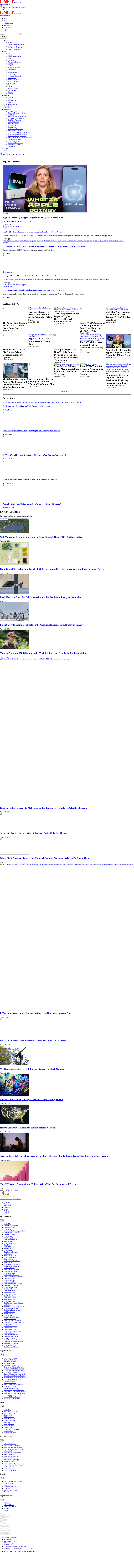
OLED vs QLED (9, 1463)
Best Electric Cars (9, 1278)
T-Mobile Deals (9, 1417)
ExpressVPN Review (10, 1358)
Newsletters (7, 1206)
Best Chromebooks (10, 1257)
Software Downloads (10, 1537)
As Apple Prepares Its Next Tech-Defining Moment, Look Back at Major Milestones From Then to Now (66, 354)
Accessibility (8, 1539)
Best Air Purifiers (13, 141)
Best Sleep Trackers (10, 1319)
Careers (6, 1213)
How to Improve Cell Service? (13, 1449)
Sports (10, 92)
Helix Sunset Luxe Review (12, 1379)
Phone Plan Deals (9, 1418)
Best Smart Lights (9, 1292)
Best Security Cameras (11, 1285)
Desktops (5, 214)
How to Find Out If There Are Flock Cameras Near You (28, 1127)
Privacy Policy (8, 1543)
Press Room (7, 1204)
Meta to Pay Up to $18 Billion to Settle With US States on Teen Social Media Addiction (43, 653)
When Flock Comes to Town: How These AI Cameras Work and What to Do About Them (44, 858)
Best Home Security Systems (13, 1283)
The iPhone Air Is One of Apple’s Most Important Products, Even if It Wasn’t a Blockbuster (15, 383)
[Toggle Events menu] (2, 1478)
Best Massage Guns (10, 1329)
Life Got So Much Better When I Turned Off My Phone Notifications (30, 480)
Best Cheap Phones (10, 1238)
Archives (7, 1211)
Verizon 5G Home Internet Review (15, 1391)
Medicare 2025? (9, 1454)
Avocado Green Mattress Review (14, 1376)
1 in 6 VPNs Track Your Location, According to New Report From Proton (32, 232)
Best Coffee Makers (10, 1298)
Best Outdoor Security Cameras (14, 1303)
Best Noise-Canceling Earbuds (17, 134)
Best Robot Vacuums (14, 120)
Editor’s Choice (9, 1505)
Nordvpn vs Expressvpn (11, 1460)
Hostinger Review (9, 1381)
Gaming (10, 64)
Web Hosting (12, 69)
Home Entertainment (14, 57)
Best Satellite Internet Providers (13, 1342)
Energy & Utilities (13, 79)
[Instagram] (1, 1197)
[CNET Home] (6, 1194)
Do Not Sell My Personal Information (15, 1546)
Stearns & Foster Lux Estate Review (15, 1374)
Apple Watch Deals (10, 1432)
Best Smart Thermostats (15, 143)
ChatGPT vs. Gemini (14, 50)
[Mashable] (5, 1526)
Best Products (8, 27)
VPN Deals (7, 1410)
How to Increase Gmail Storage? (14, 1465)
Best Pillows (8, 1315)
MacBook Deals (9, 1425)
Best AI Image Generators (16, 44)
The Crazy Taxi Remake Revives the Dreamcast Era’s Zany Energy (15, 325)
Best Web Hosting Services (16, 113)
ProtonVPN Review (10, 1365)
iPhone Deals (8, 1415)
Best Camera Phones (10, 1240)
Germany (10, 1199)
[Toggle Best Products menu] (2, 1220)
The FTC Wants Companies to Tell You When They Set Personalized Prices (38, 1184)
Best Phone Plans (13, 123)
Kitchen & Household (14, 76)
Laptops (10, 65)
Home (6, 22)
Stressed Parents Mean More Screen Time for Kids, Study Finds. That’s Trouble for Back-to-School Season (54, 1156)
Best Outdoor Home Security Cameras (20, 137)
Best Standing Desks (10, 1327)
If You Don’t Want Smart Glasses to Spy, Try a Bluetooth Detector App (35, 1013)
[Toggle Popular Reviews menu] (2, 1355)
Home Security (12, 74)
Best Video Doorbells (14, 139)
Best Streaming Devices (11, 1232)
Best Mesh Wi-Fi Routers (16, 118)
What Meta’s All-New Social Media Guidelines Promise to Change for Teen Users (35, 290)
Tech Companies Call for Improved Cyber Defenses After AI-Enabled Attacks (66, 317)
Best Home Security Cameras (17, 136)
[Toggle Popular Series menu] (2, 1500)
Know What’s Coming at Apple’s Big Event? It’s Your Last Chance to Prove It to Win (92, 327)
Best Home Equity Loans (12, 1310)
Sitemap (6, 1209)
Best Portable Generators (11, 1275)
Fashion (10, 93)
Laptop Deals (8, 1427)
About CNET (8, 1202)
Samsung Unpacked (10, 1486)
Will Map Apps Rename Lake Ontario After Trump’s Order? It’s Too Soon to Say (118, 316)
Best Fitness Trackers (10, 1326)
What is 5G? (8, 1451)
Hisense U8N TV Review (12, 1397)
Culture (10, 86)
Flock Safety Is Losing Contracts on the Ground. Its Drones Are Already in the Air (41, 625)
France (4, 1199)
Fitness (10, 99)
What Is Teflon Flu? (10, 1444)
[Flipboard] (14, 1197)
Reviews (6, 25)
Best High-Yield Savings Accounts (15, 1306)
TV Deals (7, 1422)
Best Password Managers (12, 1264)
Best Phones (11, 146)
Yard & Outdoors (13, 81)
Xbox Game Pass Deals (11, 1429)
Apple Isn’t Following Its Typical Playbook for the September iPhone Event (33, 217)
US (1, 1199)
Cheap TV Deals (9, 1424)
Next (72, 391)
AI (5, 18)
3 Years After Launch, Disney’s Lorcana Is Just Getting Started (31, 1099)
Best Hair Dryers (9, 1333)
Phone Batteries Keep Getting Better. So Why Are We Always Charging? (32, 504)
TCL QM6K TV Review (12, 1398)
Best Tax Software (9, 1312)
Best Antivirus (8, 1262)
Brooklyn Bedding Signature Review (15, 1377)
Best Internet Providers (11, 1334)
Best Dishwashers (9, 1299)
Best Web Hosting (9, 1268)
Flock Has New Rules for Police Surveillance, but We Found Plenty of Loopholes (40, 597)
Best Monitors (8, 1259)
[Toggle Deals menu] (2, 1406)
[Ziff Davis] (2, 1515)
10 (68, 391)
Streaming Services (14, 67)
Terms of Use (8, 1545)
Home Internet (12, 72)
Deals (5, 31)
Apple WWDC (8, 1483)
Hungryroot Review (10, 1386)
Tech (5, 20)
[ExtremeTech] (5, 1531)
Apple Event (8, 1492)
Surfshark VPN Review (11, 1360)
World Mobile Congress (11, 1490)
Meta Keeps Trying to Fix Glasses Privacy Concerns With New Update (14, 353)
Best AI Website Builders (15, 48)
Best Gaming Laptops (10, 1255)
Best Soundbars (9, 1248)
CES (5, 1485)
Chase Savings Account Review (14, 1390)
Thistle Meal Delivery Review (13, 1384)
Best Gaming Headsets (11, 1271)
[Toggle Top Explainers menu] (2, 1440)
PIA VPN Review (9, 1363)
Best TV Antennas (9, 1234)
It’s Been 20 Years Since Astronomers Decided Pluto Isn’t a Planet (33, 1040)
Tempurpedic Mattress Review (13, 1367)
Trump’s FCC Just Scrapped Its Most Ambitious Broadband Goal (29, 276)
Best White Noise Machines (12, 1320)
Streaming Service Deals (11, 1411)
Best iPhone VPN (9, 1229)
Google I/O (7, 1488)
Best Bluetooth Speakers (15, 129)
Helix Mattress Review (11, 1372)
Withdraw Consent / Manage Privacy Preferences (20, 1548)
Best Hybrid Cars (9, 1280)
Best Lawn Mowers (10, 1301)
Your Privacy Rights (10, 1541)
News (6, 29)
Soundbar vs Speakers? (11, 1456)
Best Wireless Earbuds (15, 130)
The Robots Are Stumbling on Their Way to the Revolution (26, 406)
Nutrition (10, 97)
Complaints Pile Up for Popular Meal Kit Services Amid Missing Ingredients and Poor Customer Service (44, 246)
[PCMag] (3, 1521)
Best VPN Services (14, 111)
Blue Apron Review (10, 1383)
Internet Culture (13, 88)
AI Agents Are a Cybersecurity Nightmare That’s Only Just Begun (33, 833)
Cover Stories (8, 106)
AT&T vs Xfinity (9, 1461)
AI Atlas (10, 42)
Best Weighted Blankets (11, 1317)
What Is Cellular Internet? (12, 1445)
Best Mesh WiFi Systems (11, 1336)
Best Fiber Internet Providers (13, 1340)
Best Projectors (8, 1250)
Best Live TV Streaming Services (14, 1231)
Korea (19, 1199)
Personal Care (12, 100)
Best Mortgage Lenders (11, 1308)
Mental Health (12, 104)
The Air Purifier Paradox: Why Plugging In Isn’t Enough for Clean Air (31, 431)
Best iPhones (8, 1241)
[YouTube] (4, 1197)
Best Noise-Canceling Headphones (19, 132)
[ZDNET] (5, 1517)
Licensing (7, 1207)
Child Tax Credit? (9, 1468)
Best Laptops (12, 127)
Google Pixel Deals (10, 1420)
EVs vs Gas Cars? (9, 1467)
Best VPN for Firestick (11, 1225)
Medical (10, 102)
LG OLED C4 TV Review (12, 1395)
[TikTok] (6, 1197)
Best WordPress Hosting (11, 1266)
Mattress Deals (8, 1431)
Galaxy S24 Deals (9, 1413)
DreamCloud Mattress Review (13, 1370)
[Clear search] (19, 34)
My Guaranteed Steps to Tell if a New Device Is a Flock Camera (32, 1069)
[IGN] (5, 1534)
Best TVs (11, 115)
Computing (11, 60)
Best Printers (12, 125)
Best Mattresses (9, 1313)
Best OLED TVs (9, 1247)
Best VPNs (7, 1224)
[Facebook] (9, 1197)
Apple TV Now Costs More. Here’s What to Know (39, 341)
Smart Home (12, 78)
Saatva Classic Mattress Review (14, 1369)
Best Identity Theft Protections (17, 116)
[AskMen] (5, 1529)
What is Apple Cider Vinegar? (13, 1447)
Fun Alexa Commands (11, 1458)
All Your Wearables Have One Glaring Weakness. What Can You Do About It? (34, 455)
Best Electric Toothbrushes (12, 1331)
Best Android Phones (10, 1243)
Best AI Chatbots (13, 46)
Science (6, 1508)
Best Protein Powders (10, 1324)
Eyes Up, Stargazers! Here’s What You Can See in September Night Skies (40, 316)
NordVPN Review (10, 1362)
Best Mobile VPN (9, 1227)
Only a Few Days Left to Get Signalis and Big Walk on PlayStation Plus (41, 381)
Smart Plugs (11, 83)
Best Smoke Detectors (15, 144)
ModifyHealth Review (11, 1388)
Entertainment (8, 24)
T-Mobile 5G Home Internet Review (15, 1393)
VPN (9, 58)
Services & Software (14, 62)
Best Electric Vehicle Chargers (13, 1276)
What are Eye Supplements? (12, 1452)
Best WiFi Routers (9, 1338)
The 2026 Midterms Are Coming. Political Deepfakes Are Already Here (92, 346)
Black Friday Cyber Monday (13, 1481)
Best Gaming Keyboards (11, 1269)
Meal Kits (6, 242)
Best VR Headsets (9, 1273)
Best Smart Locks (13, 122)
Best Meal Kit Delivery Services (14, 1322)
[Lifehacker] (5, 1524)
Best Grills (7, 1305)
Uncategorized (7, 286)
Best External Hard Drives (12, 1261)
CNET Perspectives (10, 1506)
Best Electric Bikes (10, 1282)
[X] (11, 1197)
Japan (15, 1199)
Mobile (10, 55)
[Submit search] (21, 34)
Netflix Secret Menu (10, 1470)
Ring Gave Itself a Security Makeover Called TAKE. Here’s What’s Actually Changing (43, 808)
